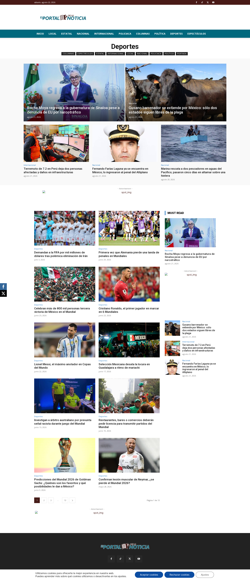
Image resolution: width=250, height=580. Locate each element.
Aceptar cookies (149, 574)
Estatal (66, 33)
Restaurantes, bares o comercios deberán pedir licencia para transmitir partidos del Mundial (126, 423)
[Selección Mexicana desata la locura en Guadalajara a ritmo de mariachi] (129, 340)
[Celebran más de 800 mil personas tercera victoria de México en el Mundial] (64, 284)
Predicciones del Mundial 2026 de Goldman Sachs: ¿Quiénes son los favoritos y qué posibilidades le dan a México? (62, 483)
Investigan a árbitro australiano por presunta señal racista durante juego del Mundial (62, 421)
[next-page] (72, 500)
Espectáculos (196, 33)
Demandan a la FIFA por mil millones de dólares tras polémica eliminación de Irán (61, 254)
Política (159, 33)
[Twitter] (207, 2)
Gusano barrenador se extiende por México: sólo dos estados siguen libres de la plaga (198, 329)
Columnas (143, 33)
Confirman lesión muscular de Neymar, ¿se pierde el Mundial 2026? (126, 481)
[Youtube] (213, 2)
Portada (181, 53)
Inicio (40, 33)
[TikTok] (202, 2)
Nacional (83, 33)
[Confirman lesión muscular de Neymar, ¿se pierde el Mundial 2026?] (129, 455)
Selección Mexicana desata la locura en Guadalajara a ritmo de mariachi (124, 366)
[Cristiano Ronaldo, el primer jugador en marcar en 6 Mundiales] (129, 284)
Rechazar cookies (179, 574)
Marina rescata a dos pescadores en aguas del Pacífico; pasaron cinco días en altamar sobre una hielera (193, 172)
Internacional (104, 33)
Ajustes (205, 574)
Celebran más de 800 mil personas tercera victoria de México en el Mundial (62, 310)
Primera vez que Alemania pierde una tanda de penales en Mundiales (129, 254)
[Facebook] (196, 2)
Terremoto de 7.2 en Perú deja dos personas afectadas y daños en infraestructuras (53, 170)
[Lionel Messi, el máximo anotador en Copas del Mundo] (64, 340)
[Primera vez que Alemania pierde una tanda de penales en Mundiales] (129, 228)
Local (52, 33)
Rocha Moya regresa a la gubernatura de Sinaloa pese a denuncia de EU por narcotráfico (190, 257)
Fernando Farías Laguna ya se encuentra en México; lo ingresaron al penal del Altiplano (120, 170)
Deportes (176, 33)
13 (65, 500)
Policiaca (125, 33)
